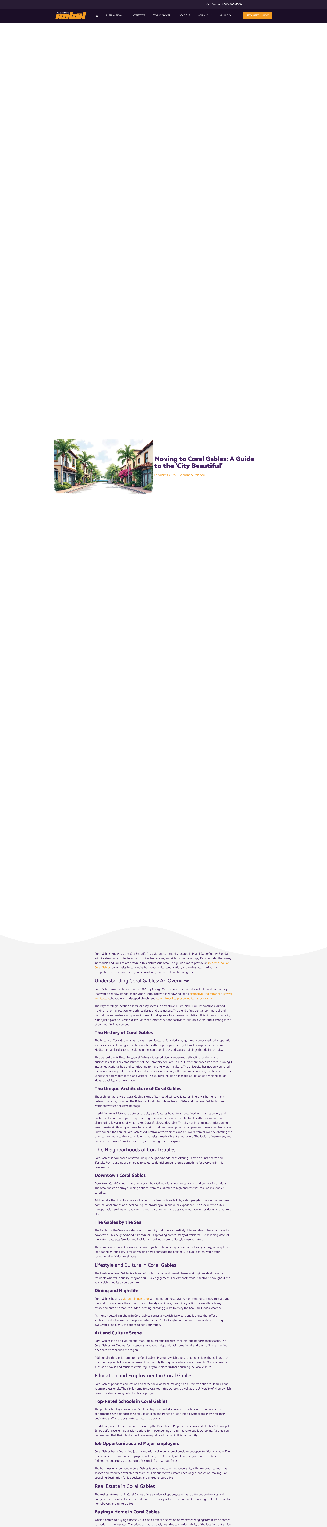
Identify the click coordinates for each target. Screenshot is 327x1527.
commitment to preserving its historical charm (185, 998)
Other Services (161, 16)
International (115, 16)
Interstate (138, 16)
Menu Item (225, 16)
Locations (184, 16)
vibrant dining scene (136, 1298)
